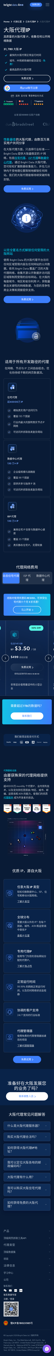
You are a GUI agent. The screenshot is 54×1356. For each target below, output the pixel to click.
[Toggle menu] (48, 5)
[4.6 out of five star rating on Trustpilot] (9, 102)
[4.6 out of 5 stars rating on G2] (23, 102)
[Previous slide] (5, 658)
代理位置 (17, 21)
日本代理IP (31, 21)
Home (7, 21)
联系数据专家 (10, 1295)
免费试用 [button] (36, 5)
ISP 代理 (33, 158)
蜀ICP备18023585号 (21, 1323)
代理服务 (8, 797)
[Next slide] (48, 658)
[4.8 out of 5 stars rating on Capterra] (39, 102)
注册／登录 (9, 1299)
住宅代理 (20, 158)
